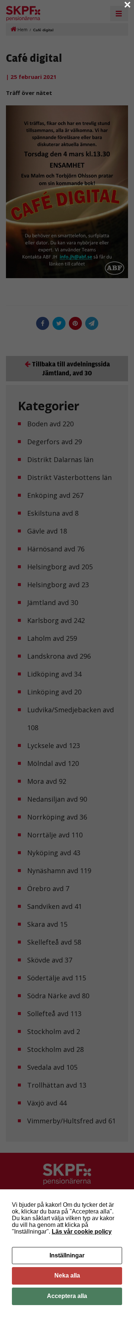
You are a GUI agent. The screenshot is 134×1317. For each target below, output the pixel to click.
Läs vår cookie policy (82, 1231)
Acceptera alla (67, 1296)
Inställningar (67, 1255)
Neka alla (67, 1275)
